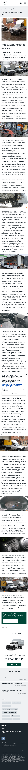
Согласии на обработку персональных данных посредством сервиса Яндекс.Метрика (12, 385)
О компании (4, 725)
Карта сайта (4, 728)
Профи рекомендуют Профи (12, 8)
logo (4, 3)
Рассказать (10, 620)
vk (3, 738)
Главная (3, 8)
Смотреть (14, 664)
